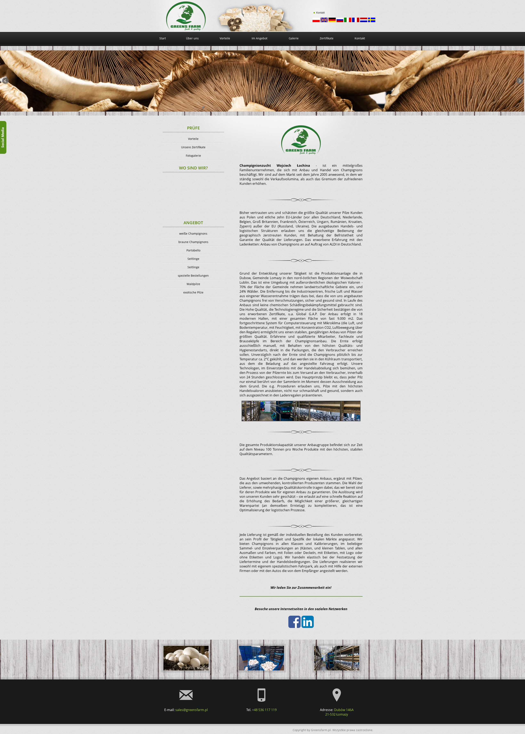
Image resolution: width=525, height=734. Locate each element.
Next (519, 81)
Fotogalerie (193, 156)
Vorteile (225, 38)
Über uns (192, 38)
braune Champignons (193, 242)
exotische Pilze (193, 292)
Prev (5, 81)
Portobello (193, 250)
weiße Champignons (193, 233)
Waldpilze (193, 284)
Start (162, 38)
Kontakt (320, 12)
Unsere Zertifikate (193, 147)
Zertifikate (326, 38)
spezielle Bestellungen (193, 275)
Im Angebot (259, 38)
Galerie (294, 38)
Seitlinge (193, 259)
